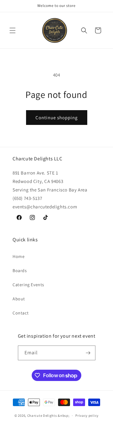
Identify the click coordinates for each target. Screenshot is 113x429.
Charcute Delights (42, 415)
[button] (12, 30)
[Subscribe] (88, 353)
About (19, 299)
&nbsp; (63, 415)
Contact (21, 313)
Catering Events (28, 284)
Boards (20, 270)
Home (18, 256)
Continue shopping (56, 118)
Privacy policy (87, 415)
